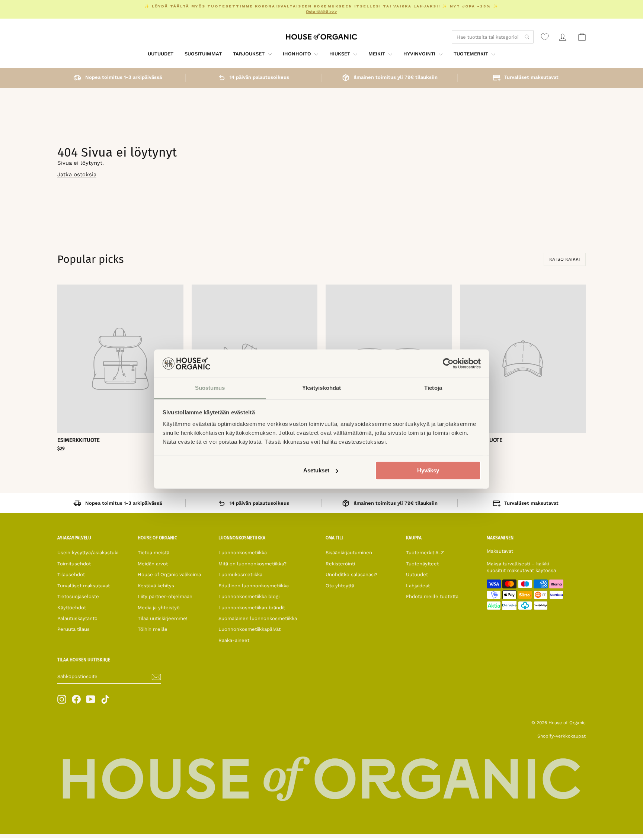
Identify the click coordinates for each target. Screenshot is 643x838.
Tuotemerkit (472, 54)
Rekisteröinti (340, 563)
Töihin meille (152, 629)
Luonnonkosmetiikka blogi (248, 596)
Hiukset (340, 54)
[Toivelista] (544, 37)
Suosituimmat (203, 54)
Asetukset (316, 470)
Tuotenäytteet (422, 563)
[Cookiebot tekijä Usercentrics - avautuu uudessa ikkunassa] (448, 363)
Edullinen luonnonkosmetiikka (253, 585)
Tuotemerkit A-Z (425, 552)
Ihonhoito (298, 54)
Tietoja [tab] (433, 388)
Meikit (377, 54)
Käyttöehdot (71, 607)
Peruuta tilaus (73, 629)
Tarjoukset (249, 54)
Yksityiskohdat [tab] (321, 388)
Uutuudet (160, 54)
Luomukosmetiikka (240, 574)
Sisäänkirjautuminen (349, 552)
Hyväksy (428, 470)
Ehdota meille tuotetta (432, 596)
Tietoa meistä (153, 552)
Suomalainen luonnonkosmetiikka (257, 618)
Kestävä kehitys (156, 585)
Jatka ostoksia (76, 174)
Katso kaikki (564, 259)
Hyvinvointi (420, 54)
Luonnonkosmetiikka (242, 552)
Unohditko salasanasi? (351, 574)
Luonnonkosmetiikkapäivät (249, 629)
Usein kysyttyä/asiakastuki (87, 552)
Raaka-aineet (233, 640)
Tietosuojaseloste (78, 596)
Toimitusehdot (74, 563)
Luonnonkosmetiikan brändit (251, 607)
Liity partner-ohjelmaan (165, 596)
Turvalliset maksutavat (83, 585)
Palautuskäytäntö (77, 618)
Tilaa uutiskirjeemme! (163, 618)
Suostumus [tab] (210, 388)
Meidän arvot (153, 563)
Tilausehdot (71, 574)
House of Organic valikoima (169, 574)
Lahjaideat (418, 585)
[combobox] (493, 37)
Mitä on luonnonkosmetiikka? (252, 563)
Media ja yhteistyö (159, 607)
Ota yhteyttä (340, 585)
